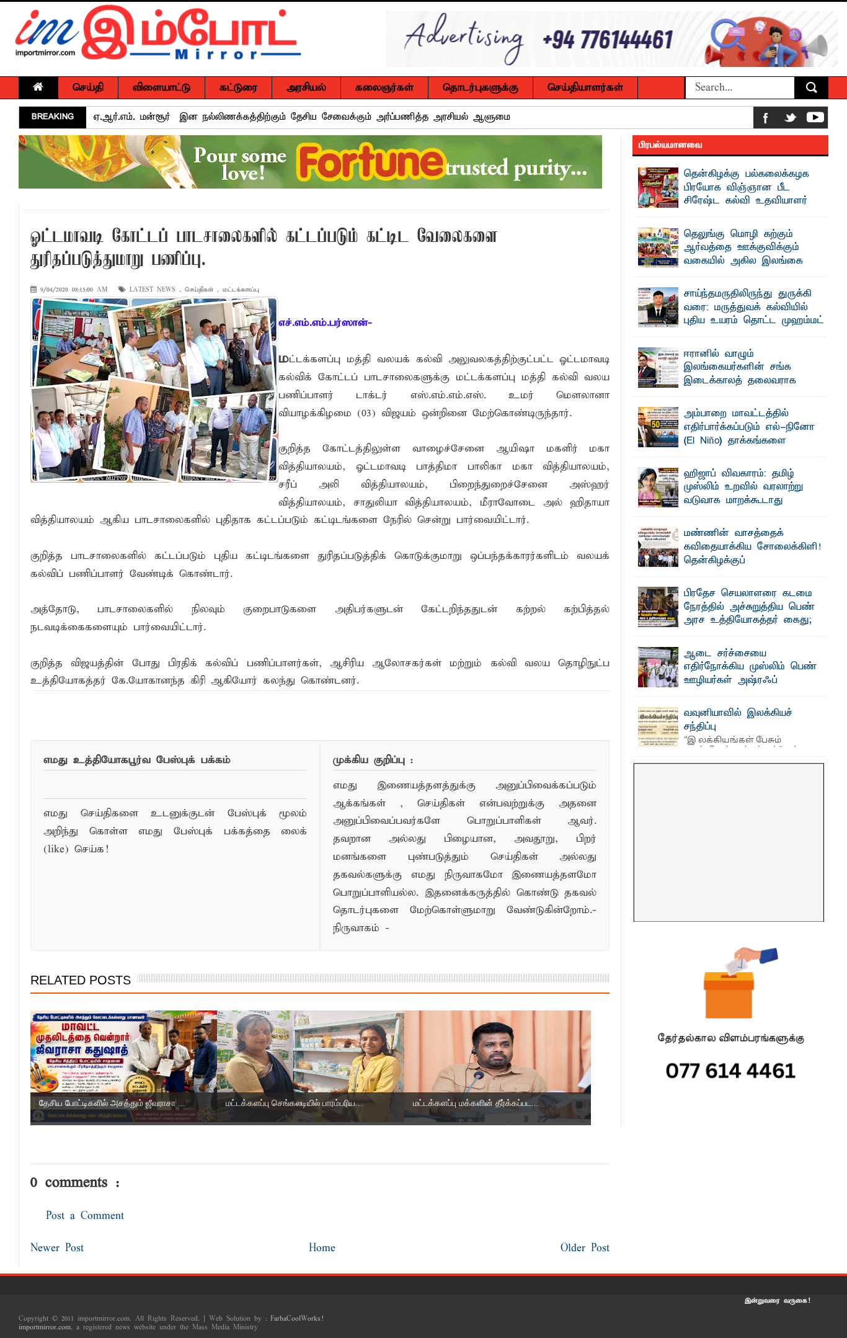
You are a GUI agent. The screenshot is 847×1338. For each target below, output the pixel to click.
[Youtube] (815, 120)
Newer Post (57, 1248)
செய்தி (88, 87)
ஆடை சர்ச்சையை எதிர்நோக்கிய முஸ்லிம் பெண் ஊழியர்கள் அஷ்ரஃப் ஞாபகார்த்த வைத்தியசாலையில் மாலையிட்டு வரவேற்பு (731, 680)
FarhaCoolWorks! (296, 1318)
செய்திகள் (199, 290)
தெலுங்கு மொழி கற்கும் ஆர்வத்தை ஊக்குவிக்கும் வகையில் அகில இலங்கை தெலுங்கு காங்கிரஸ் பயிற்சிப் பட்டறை (726, 261)
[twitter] (790, 120)
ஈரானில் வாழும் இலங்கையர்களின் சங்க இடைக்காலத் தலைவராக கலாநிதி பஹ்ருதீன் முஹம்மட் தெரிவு (727, 381)
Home (322, 1248)
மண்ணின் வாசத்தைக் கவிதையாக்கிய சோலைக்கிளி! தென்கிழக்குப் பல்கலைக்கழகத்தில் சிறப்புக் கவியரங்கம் (729, 560)
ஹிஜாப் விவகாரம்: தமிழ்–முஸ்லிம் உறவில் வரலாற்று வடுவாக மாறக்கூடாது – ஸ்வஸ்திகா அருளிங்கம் (743, 494)
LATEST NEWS (152, 290)
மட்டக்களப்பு (241, 290)
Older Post (585, 1248)
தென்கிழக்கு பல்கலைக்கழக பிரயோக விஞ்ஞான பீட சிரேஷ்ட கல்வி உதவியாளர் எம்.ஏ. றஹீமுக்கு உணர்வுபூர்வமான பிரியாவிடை (723, 201)
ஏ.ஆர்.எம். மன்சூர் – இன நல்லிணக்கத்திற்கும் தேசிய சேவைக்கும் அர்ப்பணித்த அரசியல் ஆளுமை (302, 117)
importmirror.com (45, 1327)
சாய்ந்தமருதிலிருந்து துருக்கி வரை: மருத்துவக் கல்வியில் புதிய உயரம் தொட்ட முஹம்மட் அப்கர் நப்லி (754, 314)
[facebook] (765, 120)
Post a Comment (85, 1216)
